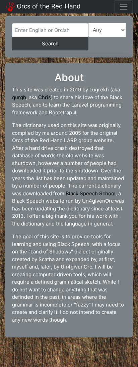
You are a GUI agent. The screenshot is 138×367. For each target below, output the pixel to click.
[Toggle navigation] (124, 6)
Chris (44, 97)
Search (50, 43)
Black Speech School (91, 193)
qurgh (19, 97)
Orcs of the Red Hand (49, 6)
